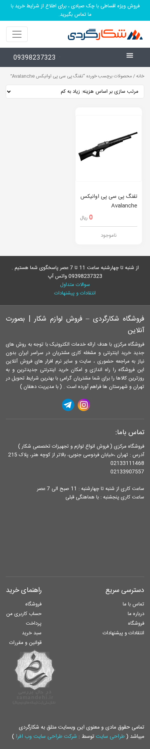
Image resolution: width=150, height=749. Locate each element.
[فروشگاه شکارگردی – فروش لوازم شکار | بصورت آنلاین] (103, 34)
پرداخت (34, 623)
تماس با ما (133, 604)
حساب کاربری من (24, 614)
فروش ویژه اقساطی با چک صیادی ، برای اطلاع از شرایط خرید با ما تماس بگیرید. (75, 10)
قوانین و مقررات (25, 643)
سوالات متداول (75, 285)
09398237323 (34, 58)
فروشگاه (136, 623)
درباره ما (136, 614)
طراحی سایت (110, 736)
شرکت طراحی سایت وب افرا (46, 736)
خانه (140, 76)
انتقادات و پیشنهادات (75, 293)
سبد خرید (32, 633)
